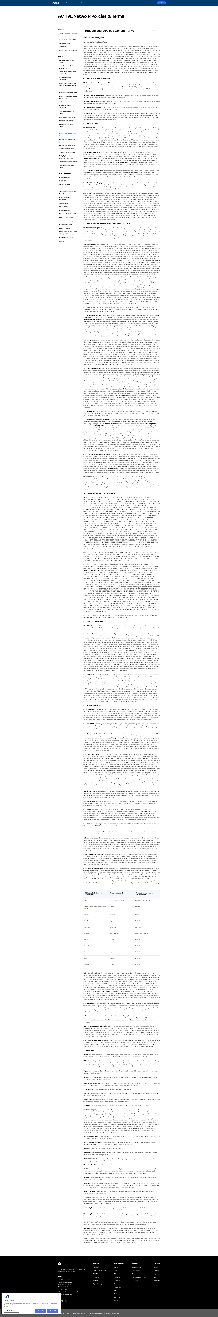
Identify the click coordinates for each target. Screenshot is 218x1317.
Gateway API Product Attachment (65, 106)
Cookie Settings (11, 1310)
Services (75, 2)
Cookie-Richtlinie (64, 206)
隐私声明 (61, 241)
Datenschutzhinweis (64, 177)
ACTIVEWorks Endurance (100, 1274)
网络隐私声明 (63, 181)
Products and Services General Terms (67, 134)
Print (154, 30)
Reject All (40, 1310)
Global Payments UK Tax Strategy (68, 50)
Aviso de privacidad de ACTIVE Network (67, 192)
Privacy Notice (76, 1313)
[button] (67, 3)
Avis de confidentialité (65, 184)
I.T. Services (135, 1280)
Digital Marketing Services (139, 1277)
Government (117, 1280)
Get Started (161, 2)
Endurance (117, 1277)
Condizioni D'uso (63, 203)
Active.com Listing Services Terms (66, 61)
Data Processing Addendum (67, 89)
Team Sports (117, 1293)
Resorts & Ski (118, 1287)
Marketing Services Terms (66, 120)
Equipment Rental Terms (66, 102)
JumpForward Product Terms (67, 117)
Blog (155, 1277)
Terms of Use (63, 46)
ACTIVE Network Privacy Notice (67, 39)
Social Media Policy (64, 43)
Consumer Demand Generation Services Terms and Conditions (67, 84)
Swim (115, 1290)
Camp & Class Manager (99, 1270)
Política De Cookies (64, 228)
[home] (55, 3)
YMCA (116, 1300)
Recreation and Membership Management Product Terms (67, 144)
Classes (116, 1270)
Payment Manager (98, 1284)
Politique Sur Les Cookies (66, 237)
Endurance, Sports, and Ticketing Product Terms (68, 97)
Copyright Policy (68, 1313)
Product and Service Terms (66, 130)
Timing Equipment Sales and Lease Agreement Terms (67, 157)
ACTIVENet (96, 1267)
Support (145, 3)
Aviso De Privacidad (64, 188)
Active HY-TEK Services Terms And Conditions (67, 73)
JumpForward (96, 1277)
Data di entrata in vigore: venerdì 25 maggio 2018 (68, 233)
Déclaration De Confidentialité (67, 214)
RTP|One (95, 1280)
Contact (152, 3)
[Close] (58, 1295)
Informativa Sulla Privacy (66, 217)
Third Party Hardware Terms (67, 152)
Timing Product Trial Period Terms (68, 161)
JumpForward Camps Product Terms (67, 112)
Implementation (136, 1267)
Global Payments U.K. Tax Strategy (111, 1313)
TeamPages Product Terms (66, 148)
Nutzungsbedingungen (65, 224)
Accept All (53, 1310)
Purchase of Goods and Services (68, 139)
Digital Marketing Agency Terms (68, 92)
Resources (157, 1280)
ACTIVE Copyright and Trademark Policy (68, 35)
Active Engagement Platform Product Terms (67, 67)
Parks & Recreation (119, 1284)
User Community (136, 1270)
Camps (116, 1267)
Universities (117, 1297)
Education (117, 1274)
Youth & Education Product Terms (66, 166)
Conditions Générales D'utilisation (65, 198)
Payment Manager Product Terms (66, 125)
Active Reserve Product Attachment (65, 78)
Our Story (156, 1267)
